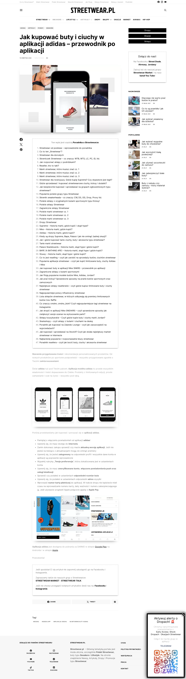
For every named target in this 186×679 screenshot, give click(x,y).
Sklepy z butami (117, 2)
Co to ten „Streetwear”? (50, 151)
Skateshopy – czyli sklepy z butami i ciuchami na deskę (66, 321)
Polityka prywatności (131, 649)
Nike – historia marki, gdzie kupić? (55, 229)
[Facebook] (159, 2)
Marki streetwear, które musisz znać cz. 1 (59, 169)
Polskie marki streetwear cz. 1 (53, 211)
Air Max (136, 20)
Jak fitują (88, 2)
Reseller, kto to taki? (49, 165)
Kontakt (124, 669)
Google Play (101, 546)
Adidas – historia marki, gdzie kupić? (57, 233)
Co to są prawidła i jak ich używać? (152, 109)
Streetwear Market (142, 72)
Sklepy (106, 20)
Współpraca (126, 656)
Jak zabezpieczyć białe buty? (153, 174)
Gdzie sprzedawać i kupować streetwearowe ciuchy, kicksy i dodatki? (73, 183)
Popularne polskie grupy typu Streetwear (59, 194)
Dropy (97, 20)
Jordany (152, 64)
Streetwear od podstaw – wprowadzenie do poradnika (65, 148)
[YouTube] (165, 2)
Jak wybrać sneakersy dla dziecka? (152, 120)
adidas (36, 621)
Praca (123, 662)
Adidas (22, 28)
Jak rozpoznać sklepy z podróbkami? (57, 162)
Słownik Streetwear (75, 2)
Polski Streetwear (58, 2)
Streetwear (42, 20)
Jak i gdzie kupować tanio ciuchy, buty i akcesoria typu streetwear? (72, 240)
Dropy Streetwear (48, 222)
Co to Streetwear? (27, 2)
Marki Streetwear (42, 2)
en (47, 58)
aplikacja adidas (60, 621)
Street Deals (155, 61)
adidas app (46, 621)
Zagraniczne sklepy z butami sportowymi (59, 271)
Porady (40, 28)
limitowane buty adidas (79, 621)
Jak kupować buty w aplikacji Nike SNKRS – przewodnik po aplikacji (72, 268)
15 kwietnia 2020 (25, 58)
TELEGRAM (165, 646)
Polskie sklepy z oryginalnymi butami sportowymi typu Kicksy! (69, 201)
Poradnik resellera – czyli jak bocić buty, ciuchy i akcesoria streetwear (73, 342)
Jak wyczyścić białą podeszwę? (151, 153)
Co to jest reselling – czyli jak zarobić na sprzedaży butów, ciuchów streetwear (77, 257)
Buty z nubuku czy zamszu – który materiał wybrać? (153, 185)
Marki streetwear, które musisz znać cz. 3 (59, 176)
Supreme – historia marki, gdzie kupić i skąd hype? (63, 225)
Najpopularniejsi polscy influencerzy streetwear (62, 293)
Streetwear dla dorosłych (51, 155)
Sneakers (57, 20)
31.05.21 (144, 147)
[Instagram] (162, 2)
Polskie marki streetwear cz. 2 (53, 215)
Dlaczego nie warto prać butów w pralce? (154, 99)
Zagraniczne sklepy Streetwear (54, 208)
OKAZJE (117, 20)
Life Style (70, 20)
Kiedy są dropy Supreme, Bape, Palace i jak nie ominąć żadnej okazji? (72, 236)
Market (127, 20)
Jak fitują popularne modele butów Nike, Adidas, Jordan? (67, 275)
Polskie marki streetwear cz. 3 (53, 218)
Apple (55, 550)
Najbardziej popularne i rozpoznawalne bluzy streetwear (66, 339)
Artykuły (85, 20)
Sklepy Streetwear (102, 2)
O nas (123, 643)
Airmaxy (142, 64)
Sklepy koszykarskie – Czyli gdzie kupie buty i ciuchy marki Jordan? (72, 317)
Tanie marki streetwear (50, 243)
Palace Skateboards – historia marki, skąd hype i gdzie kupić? (69, 247)
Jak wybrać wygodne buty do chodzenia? (152, 142)
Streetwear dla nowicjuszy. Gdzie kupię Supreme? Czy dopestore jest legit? (75, 180)
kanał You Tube (147, 75)
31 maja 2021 (146, 103)
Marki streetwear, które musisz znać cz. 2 (59, 172)
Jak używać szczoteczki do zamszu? (153, 163)
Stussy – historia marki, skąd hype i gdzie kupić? (62, 254)
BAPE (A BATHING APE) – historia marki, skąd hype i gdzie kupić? (70, 250)
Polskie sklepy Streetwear (51, 204)
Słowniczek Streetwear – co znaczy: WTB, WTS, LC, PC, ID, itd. (69, 158)
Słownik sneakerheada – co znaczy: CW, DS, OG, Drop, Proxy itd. (70, 197)
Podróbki (129, 2)
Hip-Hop (146, 20)
